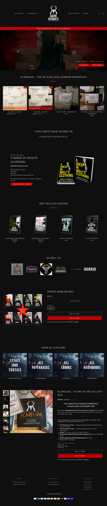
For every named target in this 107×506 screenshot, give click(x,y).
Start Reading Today (22, 184)
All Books (19, 13)
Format (50, 305)
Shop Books (97, 65)
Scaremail (33, 13)
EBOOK (51, 308)
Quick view (15, 108)
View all (53, 81)
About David (74, 13)
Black (60, 446)
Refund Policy (87, 489)
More (86, 13)
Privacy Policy (87, 484)
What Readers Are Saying (19, 482)
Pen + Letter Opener (66, 443)
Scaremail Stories (53, 482)
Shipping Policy (88, 486)
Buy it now (74, 318)
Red (66, 446)
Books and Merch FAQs (19, 484)
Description (76, 301)
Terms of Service (87, 482)
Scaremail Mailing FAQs (53, 484)
